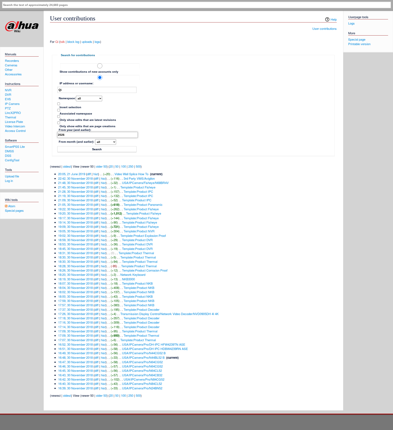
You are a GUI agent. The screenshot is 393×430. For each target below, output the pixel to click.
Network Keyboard (132, 274)
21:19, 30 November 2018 (75, 196)
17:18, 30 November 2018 (75, 318)
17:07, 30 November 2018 (75, 340)
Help (334, 19)
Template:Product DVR (137, 240)
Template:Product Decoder (141, 309)
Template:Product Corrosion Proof (144, 270)
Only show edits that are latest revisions (88, 119)
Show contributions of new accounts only (89, 71)
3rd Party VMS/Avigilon (139, 178)
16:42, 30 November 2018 (75, 379)
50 (117, 166)
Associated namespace (76, 113)
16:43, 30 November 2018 (75, 375)
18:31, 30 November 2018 (75, 253)
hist (95, 174)
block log (73, 41)
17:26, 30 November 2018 (75, 314)
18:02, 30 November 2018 (75, 292)
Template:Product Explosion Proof (143, 235)
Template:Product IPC (138, 191)
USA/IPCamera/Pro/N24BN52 (142, 388)
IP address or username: (77, 83)
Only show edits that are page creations (87, 126)
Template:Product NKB (137, 283)
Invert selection (70, 107)
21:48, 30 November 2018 (75, 182)
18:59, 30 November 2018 (75, 240)
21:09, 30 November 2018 (75, 200)
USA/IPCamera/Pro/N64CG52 (142, 362)
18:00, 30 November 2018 (75, 296)
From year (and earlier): (75, 129)
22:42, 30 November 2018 (75, 178)
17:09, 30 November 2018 (75, 331)
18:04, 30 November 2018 (75, 287)
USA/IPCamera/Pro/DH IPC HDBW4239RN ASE (155, 348)
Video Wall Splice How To (131, 174)
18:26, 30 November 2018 (75, 270)
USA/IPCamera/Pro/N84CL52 (142, 383)
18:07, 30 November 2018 (75, 283)
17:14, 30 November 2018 (75, 327)
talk (62, 41)
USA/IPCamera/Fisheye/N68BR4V (145, 182)
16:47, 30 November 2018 (75, 362)
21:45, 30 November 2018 (75, 187)
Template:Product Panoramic (143, 204)
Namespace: (67, 98)
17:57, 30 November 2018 (75, 305)
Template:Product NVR (139, 231)
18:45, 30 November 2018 (75, 248)
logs (97, 41)
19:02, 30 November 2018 (75, 235)
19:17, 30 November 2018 (75, 218)
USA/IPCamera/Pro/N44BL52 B (143, 357)
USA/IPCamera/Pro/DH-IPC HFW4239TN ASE (153, 344)
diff (89, 174)
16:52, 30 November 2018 (75, 344)
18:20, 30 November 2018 (75, 274)
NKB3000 (128, 279)
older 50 (101, 166)
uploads (87, 41)
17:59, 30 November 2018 (75, 301)
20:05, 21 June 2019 (71, 174)
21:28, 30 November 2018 (75, 191)
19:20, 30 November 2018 (75, 213)
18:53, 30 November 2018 (75, 244)
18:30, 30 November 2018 (75, 257)
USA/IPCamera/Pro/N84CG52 (144, 379)
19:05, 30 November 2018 (75, 231)
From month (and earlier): (76, 141)
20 (111, 166)
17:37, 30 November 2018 (75, 309)
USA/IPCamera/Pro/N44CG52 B (144, 353)
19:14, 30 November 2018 (75, 222)
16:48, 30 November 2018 (75, 357)
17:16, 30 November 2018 (75, 322)
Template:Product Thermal (136, 253)
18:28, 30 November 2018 (75, 266)
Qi (56, 41)
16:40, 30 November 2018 (75, 383)
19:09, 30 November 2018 (75, 226)
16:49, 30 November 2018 (75, 353)
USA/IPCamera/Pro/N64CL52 (142, 370)
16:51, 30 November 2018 (75, 348)
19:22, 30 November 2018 (75, 209)
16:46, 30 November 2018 (75, 366)
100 (123, 166)
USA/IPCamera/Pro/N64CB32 (142, 375)
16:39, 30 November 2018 (75, 388)
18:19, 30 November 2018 (75, 279)
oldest (67, 166)
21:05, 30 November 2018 (75, 204)
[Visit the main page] (22, 27)
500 (138, 166)
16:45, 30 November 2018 (75, 370)
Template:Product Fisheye (137, 187)
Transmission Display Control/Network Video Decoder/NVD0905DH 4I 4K (169, 314)
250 (130, 166)
